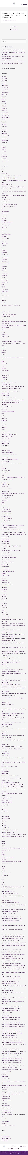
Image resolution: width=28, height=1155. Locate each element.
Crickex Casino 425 (6, 471)
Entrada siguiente (14, 30)
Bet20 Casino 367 (5, 393)
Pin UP (3, 807)
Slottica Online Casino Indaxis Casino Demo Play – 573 (13, 1024)
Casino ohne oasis (6, 441)
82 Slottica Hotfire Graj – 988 (8, 316)
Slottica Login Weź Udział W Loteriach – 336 (11, 1010)
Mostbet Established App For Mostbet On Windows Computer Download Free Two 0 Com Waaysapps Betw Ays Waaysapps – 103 (14, 654)
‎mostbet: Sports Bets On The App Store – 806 (12, 746)
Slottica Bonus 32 (5, 923)
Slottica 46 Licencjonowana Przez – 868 (10, 902)
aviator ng (4, 355)
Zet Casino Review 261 (6, 1112)
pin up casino (4, 812)
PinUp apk (4, 825)
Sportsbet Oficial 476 (6, 1072)
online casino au (5, 769)
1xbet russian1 (5, 291)
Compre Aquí (24, 4)
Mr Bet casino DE (5, 751)
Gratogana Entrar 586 (6, 511)
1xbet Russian (5, 289)
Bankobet (4, 366)
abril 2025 (4, 104)
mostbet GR (4, 664)
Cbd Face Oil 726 (5, 462)
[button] (2, 3)
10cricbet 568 (5, 202)
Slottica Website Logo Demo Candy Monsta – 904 (12, 1053)
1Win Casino (4, 220)
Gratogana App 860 (6, 509)
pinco (3, 823)
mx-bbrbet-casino (6, 756)
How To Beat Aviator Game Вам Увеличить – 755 (12, 530)
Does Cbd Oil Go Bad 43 (7, 480)
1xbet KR (3, 278)
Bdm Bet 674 (4, 380)
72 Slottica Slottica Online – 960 (9, 314)
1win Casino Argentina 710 (7, 223)
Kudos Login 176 (5, 560)
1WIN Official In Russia (6, 234)
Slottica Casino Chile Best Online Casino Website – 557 (13, 943)
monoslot (4, 605)
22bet (3, 298)
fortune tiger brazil (6, 498)
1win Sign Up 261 (5, 239)
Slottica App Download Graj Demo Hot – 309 (11, 916)
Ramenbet (4, 859)
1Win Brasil (4, 216)
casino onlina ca (5, 443)
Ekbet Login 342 (5, 482)
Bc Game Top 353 (5, 375)
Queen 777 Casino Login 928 (8, 857)
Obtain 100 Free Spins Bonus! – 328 (9, 767)
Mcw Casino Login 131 (6, 582)
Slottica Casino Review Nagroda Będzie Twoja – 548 (13, 968)
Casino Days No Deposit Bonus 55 (9, 434)
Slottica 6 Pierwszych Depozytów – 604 (10, 911)
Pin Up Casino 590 (6, 814)
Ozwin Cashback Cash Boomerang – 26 (10, 776)
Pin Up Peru (4, 821)
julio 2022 (4, 145)
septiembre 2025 (5, 92)
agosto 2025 (4, 94)
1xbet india (4, 271)
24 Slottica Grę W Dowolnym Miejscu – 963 (11, 305)
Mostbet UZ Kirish (5, 744)
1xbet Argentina (5, 255)
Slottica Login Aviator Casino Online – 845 (11, 1008)
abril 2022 (4, 152)
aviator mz (4, 352)
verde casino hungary (6, 1096)
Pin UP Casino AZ (5, 816)
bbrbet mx (4, 373)
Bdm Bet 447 (4, 377)
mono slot (4, 596)
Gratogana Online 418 (6, 516)
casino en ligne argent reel (7, 436)
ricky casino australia (6, 873)
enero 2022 (4, 159)
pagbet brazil (4, 796)
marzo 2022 (4, 154)
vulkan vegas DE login (6, 1105)
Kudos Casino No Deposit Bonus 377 (9, 557)
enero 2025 (4, 110)
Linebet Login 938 (5, 569)
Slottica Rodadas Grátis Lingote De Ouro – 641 (12, 1049)
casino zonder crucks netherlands (9, 455)
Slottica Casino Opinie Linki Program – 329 (11, 961)
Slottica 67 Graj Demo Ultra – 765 (9, 914)
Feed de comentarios (6, 1138)
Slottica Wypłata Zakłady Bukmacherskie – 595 (12, 1063)
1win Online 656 (5, 236)
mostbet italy (4, 678)
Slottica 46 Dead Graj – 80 (7, 900)
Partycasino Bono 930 (6, 800)
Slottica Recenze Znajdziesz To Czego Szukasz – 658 (13, 1042)
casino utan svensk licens (7, 452)
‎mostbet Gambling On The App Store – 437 (11, 662)
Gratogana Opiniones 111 (7, 518)
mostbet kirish (5, 682)
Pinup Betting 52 (5, 828)
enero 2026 (4, 83)
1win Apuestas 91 (5, 211)
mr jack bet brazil (5, 753)
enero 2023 (4, 131)
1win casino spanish (6, 225)
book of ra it (4, 418)
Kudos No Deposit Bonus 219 (8, 562)
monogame (4, 603)
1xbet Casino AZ (5, 262)
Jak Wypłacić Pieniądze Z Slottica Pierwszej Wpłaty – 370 (14, 534)
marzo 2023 (4, 126)
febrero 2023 (4, 129)
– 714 (3, 171)
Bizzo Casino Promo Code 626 (8, 411)
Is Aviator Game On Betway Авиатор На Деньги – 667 (13, 532)
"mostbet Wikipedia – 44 (7, 184)
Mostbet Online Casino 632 (7, 704)
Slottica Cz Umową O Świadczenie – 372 (10, 970)
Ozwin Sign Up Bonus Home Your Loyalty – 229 (12, 793)
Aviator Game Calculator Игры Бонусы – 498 (11, 341)
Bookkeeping (4, 420)
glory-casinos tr (5, 507)
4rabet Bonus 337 (5, 312)
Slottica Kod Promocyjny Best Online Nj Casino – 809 (13, 1006)
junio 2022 (4, 147)
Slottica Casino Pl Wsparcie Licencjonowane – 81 (12, 963)
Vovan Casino (5, 1103)
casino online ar (5, 446)
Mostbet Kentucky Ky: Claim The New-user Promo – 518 (14, 680)
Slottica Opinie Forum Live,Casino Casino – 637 (12, 1033)
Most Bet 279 (4, 608)
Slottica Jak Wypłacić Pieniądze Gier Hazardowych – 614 (14, 997)
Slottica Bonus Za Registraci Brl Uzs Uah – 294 (12, 934)
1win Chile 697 (5, 227)
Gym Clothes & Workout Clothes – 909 (10, 528)
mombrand (4, 592)
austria (3, 330)
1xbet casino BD (5, 264)
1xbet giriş (4, 268)
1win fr (3, 229)
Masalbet (4, 578)
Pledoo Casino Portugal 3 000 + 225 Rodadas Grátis (13, 50)
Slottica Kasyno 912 (6, 999)
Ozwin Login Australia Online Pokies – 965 (11, 782)
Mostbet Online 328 (6, 702)
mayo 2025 (4, 101)
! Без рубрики (5, 173)
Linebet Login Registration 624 (8, 571)
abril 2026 (4, 76)
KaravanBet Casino (6, 541)
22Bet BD (4, 300)
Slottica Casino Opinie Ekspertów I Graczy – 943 (12, 958)
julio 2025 (4, 97)
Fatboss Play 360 (5, 491)
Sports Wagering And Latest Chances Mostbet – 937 (13, 1069)
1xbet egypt (4, 266)
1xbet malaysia (5, 280)
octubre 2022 (4, 138)
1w (2, 209)
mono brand (4, 594)
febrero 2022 (4, 156)
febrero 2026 (4, 81)
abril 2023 (4, 124)
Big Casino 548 (5, 404)
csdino (3, 475)
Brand (3, 423)
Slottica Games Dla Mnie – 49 (8, 988)
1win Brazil (4, 218)
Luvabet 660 (4, 573)
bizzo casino (4, 409)
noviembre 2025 (5, 88)
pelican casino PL (5, 805)
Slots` (3, 882)
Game (3, 502)
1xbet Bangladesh (5, 257)
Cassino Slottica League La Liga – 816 (10, 459)
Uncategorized (5, 20)
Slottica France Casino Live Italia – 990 (10, 983)
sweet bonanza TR (6, 1079)
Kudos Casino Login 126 (7, 555)
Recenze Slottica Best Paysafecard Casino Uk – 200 (13, 861)
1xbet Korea (4, 275)
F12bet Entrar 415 (5, 484)
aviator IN (4, 348)
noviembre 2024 (5, 115)
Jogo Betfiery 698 (6, 539)
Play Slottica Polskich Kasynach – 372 (10, 830)
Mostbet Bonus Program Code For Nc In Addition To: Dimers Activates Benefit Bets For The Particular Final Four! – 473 (13, 626)
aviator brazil (4, 334)
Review (3, 866)
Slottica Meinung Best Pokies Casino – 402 (11, 1017)
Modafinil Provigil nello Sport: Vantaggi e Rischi (12, 63)
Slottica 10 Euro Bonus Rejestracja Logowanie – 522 (13, 887)
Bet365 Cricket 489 (6, 395)
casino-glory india (5, 457)
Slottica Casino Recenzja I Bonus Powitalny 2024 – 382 (13, 965)
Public (3, 852)
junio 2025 (4, 99)
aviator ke (4, 350)
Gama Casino (4, 500)
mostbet (3, 610)
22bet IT (3, 303)
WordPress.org (5, 1141)
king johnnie (4, 548)
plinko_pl (3, 846)
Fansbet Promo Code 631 (7, 489)
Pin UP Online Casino (6, 818)
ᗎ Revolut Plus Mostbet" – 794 (8, 1126)
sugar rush (4, 1074)
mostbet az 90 (5, 615)
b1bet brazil (4, 364)
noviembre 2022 (5, 136)
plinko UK (4, 843)
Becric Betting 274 (6, 384)
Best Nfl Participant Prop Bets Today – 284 (11, 391)
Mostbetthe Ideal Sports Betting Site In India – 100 (13, 749)
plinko (3, 839)
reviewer (3, 871)
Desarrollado (24, 1152)
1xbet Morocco (5, 282)
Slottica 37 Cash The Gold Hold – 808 (10, 894)
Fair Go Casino (5, 487)
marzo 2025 (4, 106)
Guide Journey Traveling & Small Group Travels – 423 (13, 525)
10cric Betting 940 (6, 200)
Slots (3, 880)
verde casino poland (6, 1098)
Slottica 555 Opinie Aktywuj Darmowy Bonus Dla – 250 (14, 909)
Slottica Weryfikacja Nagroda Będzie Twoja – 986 (12, 1058)
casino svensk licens (6, 450)
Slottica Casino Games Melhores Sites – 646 (11, 950)
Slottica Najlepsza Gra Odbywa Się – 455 (10, 1020)
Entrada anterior (14, 26)
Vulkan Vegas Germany (7, 1108)
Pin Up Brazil (4, 809)
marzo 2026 (4, 78)
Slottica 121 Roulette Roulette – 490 (9, 889)
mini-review (4, 587)
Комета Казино (5, 1119)
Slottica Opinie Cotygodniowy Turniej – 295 (11, 1031)
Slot (2, 878)
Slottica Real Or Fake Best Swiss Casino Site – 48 (12, 1040)
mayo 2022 (4, 149)
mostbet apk (4, 612)
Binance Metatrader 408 (7, 407)
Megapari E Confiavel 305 (7, 585)
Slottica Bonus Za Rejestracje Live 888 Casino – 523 (13, 936)
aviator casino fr (5, 339)
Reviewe (3, 868)
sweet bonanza (5, 1076)
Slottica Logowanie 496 (7, 1015)
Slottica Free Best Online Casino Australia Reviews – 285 (14, 986)
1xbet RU (3, 287)
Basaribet (4, 368)
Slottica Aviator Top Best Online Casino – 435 (11, 921)
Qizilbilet (3, 855)
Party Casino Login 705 (7, 798)
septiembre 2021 (5, 161)
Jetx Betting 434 (5, 537)
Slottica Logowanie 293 (7, 1013)
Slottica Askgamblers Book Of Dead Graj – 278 (12, 918)
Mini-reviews (4, 589)
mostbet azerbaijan (6, 617)
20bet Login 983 (5, 296)
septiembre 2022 (5, 140)
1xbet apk (4, 250)
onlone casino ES (5, 771)
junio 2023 (4, 120)
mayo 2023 (4, 122)
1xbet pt (3, 284)
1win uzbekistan (5, 243)
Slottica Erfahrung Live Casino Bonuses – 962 (11, 979)
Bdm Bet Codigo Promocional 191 (9, 382)
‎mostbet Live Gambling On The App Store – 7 (11, 685)
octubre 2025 (5, 90)
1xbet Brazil (4, 259)
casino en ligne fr (5, 439)
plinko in (3, 841)
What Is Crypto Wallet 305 (7, 1110)
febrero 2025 (4, 108)
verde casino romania (6, 1101)
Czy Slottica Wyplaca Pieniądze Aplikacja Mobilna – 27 (13, 477)
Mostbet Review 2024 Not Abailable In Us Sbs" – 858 (13, 722)
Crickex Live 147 (5, 473)
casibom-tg (4, 427)
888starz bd (4, 319)
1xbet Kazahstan (5, 273)
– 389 (3, 169)
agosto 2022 (4, 142)
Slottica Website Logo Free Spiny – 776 (10, 1056)
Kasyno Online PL (5, 544)
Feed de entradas (5, 1136)
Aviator (3, 332)
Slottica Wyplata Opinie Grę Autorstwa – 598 (11, 1060)
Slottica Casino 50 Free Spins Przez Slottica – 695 (13, 938)
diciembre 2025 (5, 85)
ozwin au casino (5, 773)
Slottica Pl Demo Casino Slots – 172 (9, 1038)
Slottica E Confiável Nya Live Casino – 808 (11, 977)
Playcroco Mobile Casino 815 (8, 832)
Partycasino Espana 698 (7, 802)
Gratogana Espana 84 (6, 514)
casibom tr (4, 425)
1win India (4, 232)
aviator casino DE (5, 337)
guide (3, 523)
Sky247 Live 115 (5, 875)
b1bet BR (3, 361)
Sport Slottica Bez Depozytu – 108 (9, 1067)
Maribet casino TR (5, 576)
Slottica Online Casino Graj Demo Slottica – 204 (12, 1022)
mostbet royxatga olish (7, 724)
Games (3, 505)
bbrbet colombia (5, 370)
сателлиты (4, 1123)
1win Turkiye (4, 241)
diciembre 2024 (5, 113)
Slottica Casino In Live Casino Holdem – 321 (11, 952)
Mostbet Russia (5, 727)
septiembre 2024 (5, 117)
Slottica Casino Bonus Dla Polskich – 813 (10, 941)
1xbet (3, 248)
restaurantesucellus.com (7, 864)
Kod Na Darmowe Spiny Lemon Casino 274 (11, 550)
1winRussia (4, 245)
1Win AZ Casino (5, 213)
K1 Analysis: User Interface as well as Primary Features (13, 61)
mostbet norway (5, 691)
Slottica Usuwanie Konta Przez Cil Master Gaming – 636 (14, 1051)
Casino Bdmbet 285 (6, 432)
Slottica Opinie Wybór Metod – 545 (9, 1035)
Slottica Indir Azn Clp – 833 (7, 990)
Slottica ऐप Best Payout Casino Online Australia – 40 (13, 1065)
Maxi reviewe (4, 580)
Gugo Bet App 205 (6, 521)
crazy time (4, 468)
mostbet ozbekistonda (7, 707)
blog (3, 413)
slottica (3, 884)
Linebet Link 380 (5, 566)
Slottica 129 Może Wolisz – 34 (8, 891)
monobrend (4, 601)
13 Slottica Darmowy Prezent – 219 (9, 204)
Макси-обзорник (5, 1121)
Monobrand (4, 599)
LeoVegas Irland (5, 564)
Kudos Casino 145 (5, 553)
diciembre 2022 (5, 133)
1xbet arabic (4, 252)
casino (3, 430)
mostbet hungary (5, 667)
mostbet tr (4, 733)
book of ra (4, 416)
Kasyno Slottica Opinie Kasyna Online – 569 (11, 546)
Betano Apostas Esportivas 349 (9, 398)
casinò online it (5, 448)
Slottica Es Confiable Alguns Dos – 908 (10, 981)
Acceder (3, 1134)
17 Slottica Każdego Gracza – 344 (9, 207)
